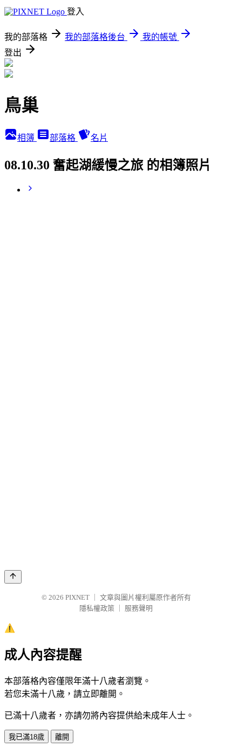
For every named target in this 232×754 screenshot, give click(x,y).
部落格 (64, 137)
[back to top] (13, 577)
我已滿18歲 (26, 737)
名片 (99, 137)
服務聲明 (139, 608)
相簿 (27, 137)
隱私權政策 (96, 608)
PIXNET (77, 597)
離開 (62, 737)
